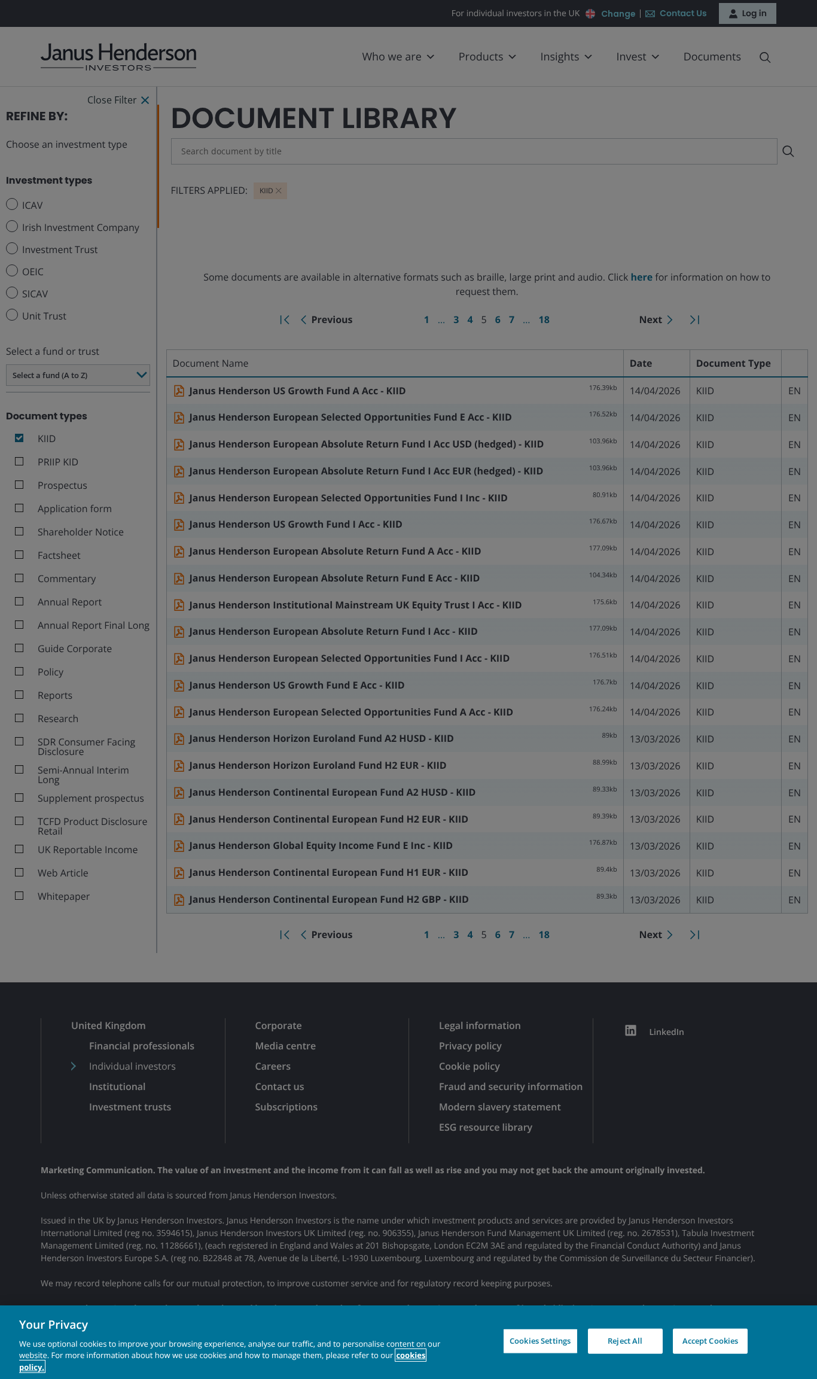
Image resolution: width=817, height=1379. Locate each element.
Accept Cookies (710, 1340)
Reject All (625, 1340)
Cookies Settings (540, 1340)
